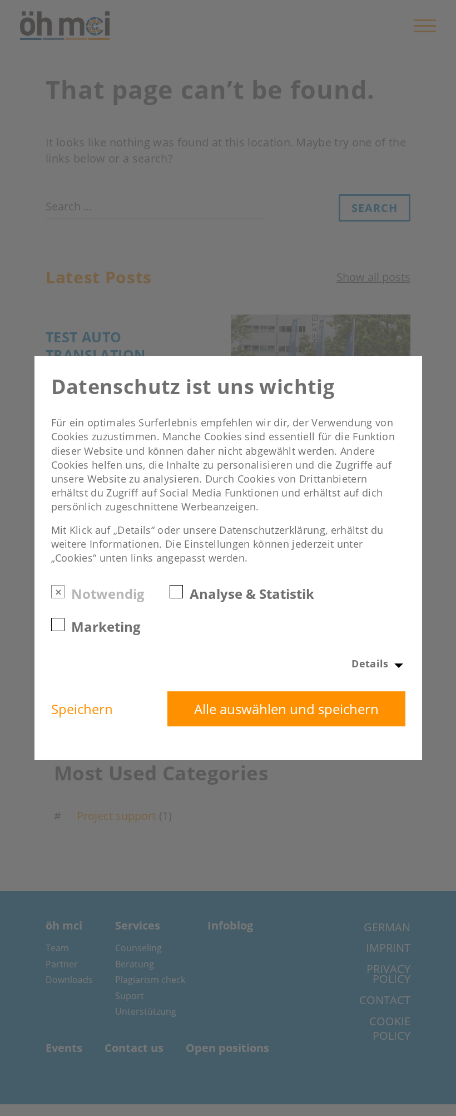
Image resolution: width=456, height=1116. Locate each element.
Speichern (82, 709)
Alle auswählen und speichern (286, 709)
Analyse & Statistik (252, 593)
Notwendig (108, 593)
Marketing (106, 626)
